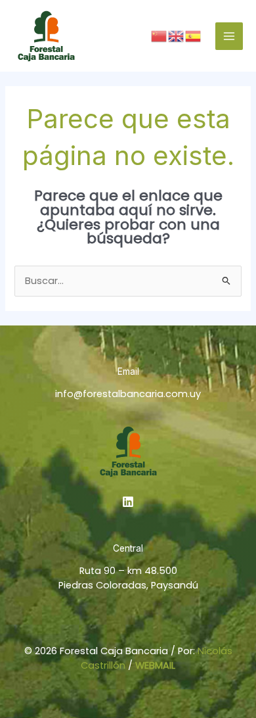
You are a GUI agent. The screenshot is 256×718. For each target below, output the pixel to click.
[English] (176, 36)
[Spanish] (193, 36)
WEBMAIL (155, 665)
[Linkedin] (128, 502)
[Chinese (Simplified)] (159, 36)
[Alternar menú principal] (229, 36)
